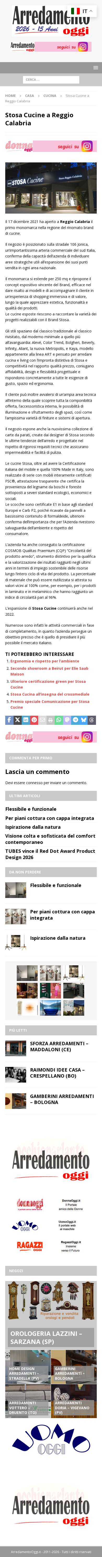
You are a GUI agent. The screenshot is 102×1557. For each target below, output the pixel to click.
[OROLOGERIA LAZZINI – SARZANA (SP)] (51, 1315)
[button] (95, 67)
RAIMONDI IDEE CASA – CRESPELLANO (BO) (57, 1073)
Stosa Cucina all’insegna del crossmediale (49, 694)
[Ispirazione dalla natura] (15, 943)
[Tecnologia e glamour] (73, 1008)
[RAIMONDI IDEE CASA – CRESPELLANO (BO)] (15, 1075)
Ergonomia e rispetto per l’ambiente (44, 661)
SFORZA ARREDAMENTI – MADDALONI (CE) (59, 1046)
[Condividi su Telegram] (75, 720)
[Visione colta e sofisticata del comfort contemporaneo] (27, 990)
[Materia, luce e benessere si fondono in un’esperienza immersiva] (50, 1008)
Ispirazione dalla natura (33, 827)
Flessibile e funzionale (30, 809)
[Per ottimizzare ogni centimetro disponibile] (73, 990)
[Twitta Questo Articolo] (18, 720)
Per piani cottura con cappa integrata (49, 818)
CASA (29, 95)
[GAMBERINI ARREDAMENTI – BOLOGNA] (15, 1101)
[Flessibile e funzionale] (15, 890)
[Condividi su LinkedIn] (26, 720)
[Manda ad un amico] (42, 720)
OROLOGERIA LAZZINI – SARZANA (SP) (46, 1337)
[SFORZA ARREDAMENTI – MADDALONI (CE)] (15, 1048)
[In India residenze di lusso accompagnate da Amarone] (27, 1008)
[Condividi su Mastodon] (67, 720)
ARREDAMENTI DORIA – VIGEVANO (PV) (72, 1407)
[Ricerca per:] (51, 79)
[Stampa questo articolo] (51, 720)
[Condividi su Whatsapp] (59, 720)
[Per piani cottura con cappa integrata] (15, 916)
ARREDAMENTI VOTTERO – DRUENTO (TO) (23, 1407)
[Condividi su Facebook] (9, 720)
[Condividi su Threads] (92, 720)
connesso (34, 782)
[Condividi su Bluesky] (84, 720)
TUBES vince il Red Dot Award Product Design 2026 (50, 854)
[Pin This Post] (34, 720)
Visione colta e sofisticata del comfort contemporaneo (50, 839)
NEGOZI (16, 1270)
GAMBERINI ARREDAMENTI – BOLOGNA (62, 1099)
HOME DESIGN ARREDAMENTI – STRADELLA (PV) (24, 1373)
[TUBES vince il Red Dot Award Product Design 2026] (50, 990)
